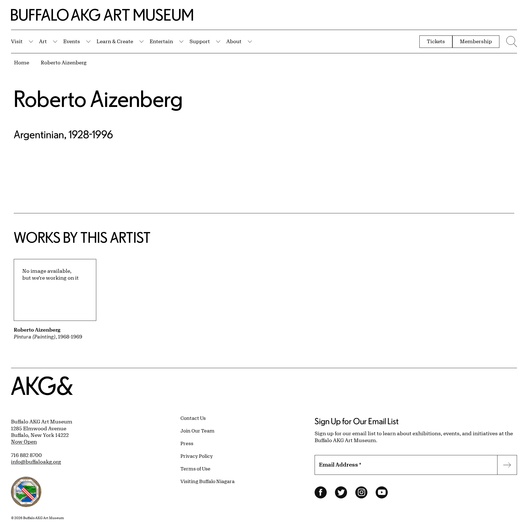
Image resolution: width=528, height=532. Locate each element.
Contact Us (193, 418)
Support (199, 41)
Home (21, 62)
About (233, 41)
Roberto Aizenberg (64, 62)
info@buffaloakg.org (36, 461)
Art (43, 41)
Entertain (161, 41)
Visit (17, 41)
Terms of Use (195, 468)
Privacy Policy (196, 456)
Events (71, 41)
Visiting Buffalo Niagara (207, 481)
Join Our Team (197, 430)
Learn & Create (115, 41)
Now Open (24, 441)
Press (186, 443)
